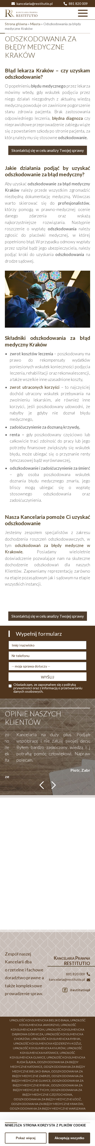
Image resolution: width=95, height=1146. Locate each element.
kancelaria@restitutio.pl (34, 3)
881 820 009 (78, 3)
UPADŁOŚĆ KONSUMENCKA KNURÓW (39, 1046)
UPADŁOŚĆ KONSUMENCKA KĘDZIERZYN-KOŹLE (47, 1041)
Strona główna (16, 24)
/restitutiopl (79, 988)
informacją (49, 688)
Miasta (35, 24)
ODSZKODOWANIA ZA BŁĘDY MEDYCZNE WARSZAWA (48, 1106)
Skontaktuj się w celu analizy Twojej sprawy (47, 150)
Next (53, 783)
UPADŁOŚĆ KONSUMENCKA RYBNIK (55, 1036)
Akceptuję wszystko (69, 1138)
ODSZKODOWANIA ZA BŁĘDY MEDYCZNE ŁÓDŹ (47, 1097)
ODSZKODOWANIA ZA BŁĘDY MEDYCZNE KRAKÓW (47, 1101)
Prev (42, 783)
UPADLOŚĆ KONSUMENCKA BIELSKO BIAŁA (39, 1018)
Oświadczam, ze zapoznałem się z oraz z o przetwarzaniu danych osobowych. (47, 688)
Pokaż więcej (26, 1138)
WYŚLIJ (47, 677)
